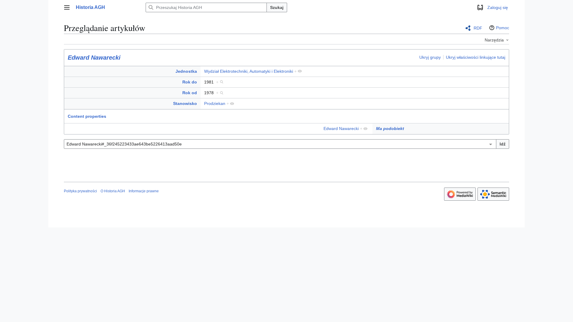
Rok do (189, 82)
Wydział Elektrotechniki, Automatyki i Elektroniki (248, 71)
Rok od (189, 92)
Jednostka (186, 71)
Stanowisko (185, 103)
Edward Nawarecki (94, 57)
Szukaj (277, 7)
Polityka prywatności (80, 191)
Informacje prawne (144, 191)
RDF (478, 28)
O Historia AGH (113, 191)
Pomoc (502, 27)
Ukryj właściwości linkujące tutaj (475, 57)
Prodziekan (214, 103)
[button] (67, 7)
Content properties (87, 116)
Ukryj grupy (430, 57)
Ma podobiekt (390, 128)
